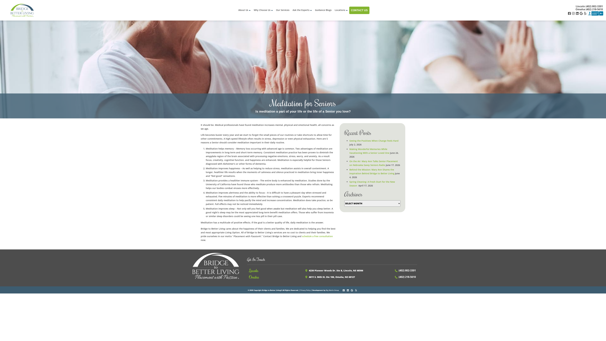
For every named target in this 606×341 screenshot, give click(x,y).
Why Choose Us (262, 10)
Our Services (282, 10)
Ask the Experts (301, 10)
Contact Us (359, 10)
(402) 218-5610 (407, 277)
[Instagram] (574, 13)
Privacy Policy (305, 290)
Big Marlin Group (332, 290)
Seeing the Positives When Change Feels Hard (373, 140)
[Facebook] (570, 13)
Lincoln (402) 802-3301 (589, 6)
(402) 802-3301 (407, 270)
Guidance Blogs (323, 10)
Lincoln (253, 270)
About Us (243, 10)
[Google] (582, 13)
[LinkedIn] (578, 13)
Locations (340, 10)
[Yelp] (586, 13)
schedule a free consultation (317, 236)
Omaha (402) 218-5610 (589, 9)
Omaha (254, 276)
